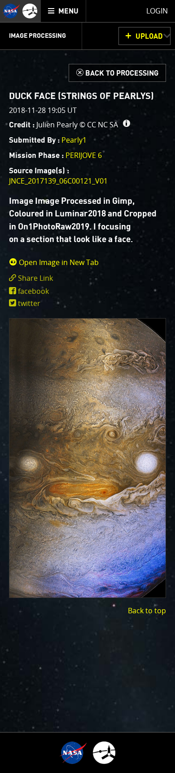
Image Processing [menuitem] (37, 36)
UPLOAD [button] (149, 36)
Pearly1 (74, 140)
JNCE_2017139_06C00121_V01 (58, 181)
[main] (87, 386)
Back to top (147, 610)
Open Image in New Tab (58, 262)
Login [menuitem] (157, 11)
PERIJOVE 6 (84, 155)
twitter (29, 303)
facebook (33, 291)
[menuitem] (63, 11)
